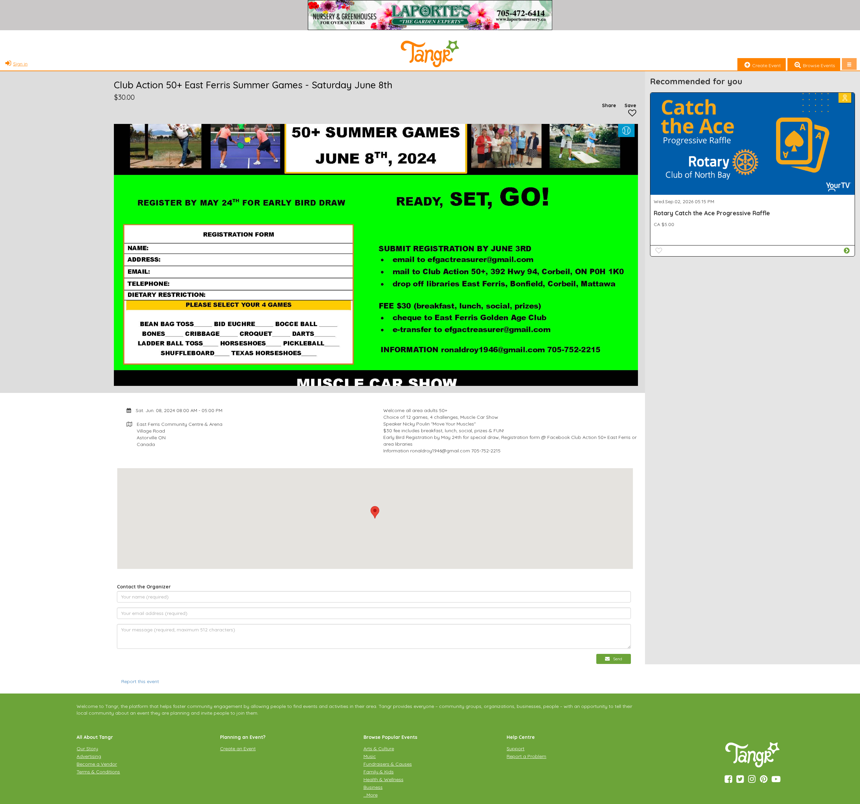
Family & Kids (378, 772)
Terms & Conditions (98, 772)
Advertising (89, 756)
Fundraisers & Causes (387, 764)
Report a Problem (526, 756)
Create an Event (238, 749)
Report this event (140, 681)
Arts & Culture (378, 749)
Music (369, 756)
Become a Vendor (97, 764)
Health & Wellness (383, 779)
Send (617, 658)
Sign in (20, 64)
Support (515, 749)
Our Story (87, 749)
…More (370, 795)
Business (373, 787)
